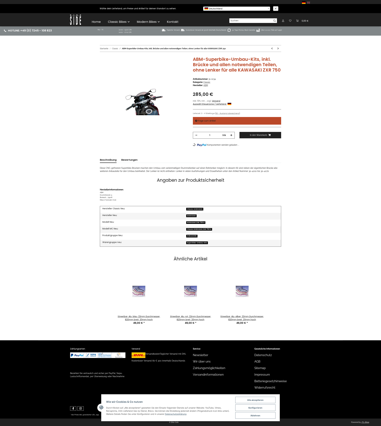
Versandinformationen (208, 374)
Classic (206, 82)
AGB (257, 361)
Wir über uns (202, 361)
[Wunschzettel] (290, 20)
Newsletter (200, 355)
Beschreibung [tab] (108, 160)
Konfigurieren (255, 407)
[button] (283, 20)
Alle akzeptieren (255, 400)
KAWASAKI (191, 216)
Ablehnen (255, 415)
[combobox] (236, 9)
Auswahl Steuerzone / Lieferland (210, 104)
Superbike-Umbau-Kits (197, 243)
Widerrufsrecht (264, 387)
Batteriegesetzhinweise (270, 381)
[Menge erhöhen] (231, 135)
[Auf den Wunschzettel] (182, 63)
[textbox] (236, 9)
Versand (216, 100)
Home (96, 22)
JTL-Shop (365, 422)
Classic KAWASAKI (194, 209)
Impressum (262, 374)
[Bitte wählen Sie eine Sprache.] (304, 2)
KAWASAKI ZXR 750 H (195, 222)
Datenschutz (263, 355)
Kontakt (172, 22)
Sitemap (260, 368)
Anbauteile (192, 236)
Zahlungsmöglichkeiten (209, 368)
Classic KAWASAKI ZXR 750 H (199, 229)
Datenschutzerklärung (175, 414)
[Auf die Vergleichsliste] (174, 63)
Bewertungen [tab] (129, 160)
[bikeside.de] (75, 19)
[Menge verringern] (196, 135)
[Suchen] (274, 20)
